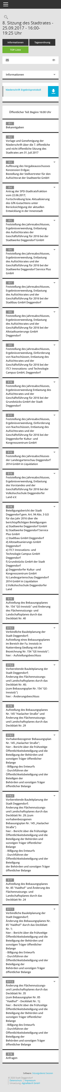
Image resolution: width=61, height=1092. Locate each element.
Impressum (30, 1080)
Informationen (15, 42)
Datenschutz (16, 1080)
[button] (53, 91)
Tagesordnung (42, 42)
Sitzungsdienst (42, 1073)
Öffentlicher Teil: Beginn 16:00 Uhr (30, 112)
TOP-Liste (15, 49)
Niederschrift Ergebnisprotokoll (23, 90)
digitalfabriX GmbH (31, 1083)
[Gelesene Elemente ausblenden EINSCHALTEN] (54, 60)
